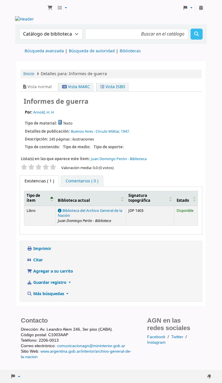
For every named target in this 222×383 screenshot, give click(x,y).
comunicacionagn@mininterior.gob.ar (91, 345)
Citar (37, 260)
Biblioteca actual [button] (74, 200)
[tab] (82, 181)
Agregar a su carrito (52, 271)
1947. (125, 131)
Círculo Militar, (108, 131)
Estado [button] (183, 200)
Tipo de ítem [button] (33, 198)
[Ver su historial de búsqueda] (201, 8)
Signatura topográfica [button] (139, 198)
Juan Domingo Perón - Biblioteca (119, 159)
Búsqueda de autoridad (92, 51)
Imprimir (41, 249)
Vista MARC (78, 87)
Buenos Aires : (83, 131)
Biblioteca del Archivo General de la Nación (90, 213)
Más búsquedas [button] (48, 294)
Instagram (156, 342)
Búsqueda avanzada (44, 51)
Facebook (156, 336)
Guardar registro (50, 283)
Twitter (177, 336)
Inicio (28, 74)
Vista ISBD (114, 87)
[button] (50, 8)
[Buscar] (196, 34)
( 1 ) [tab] (39, 181)
